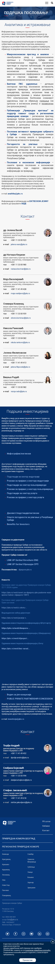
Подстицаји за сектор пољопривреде (26, 485)
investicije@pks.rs (16, 719)
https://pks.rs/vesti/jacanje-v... (14, 618)
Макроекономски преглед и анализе (28, 54)
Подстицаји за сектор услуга (22, 493)
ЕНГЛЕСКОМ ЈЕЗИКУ (38, 201)
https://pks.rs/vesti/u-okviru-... (14, 608)
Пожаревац (6, 895)
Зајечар (31, 882)
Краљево (5, 864)
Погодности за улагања (22, 144)
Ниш (3, 880)
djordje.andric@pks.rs (20, 758)
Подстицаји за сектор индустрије (23, 476)
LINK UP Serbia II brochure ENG (22, 560)
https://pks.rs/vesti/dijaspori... (15, 638)
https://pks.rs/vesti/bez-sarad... (16, 649)
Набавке (46, 826)
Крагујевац (6, 859)
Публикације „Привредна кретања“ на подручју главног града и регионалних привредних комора (30, 113)
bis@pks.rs (12, 919)
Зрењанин (31, 888)
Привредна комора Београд (18, 838)
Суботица (31, 867)
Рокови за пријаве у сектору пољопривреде (30, 489)
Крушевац (6, 870)
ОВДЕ (23, 204)
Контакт (46, 830)
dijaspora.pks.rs (25, 570)
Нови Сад (5, 885)
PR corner (46, 821)
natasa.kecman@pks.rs (21, 269)
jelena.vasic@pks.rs (19, 244)
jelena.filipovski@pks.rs (20, 367)
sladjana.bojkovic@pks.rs (21, 780)
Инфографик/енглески (19, 453)
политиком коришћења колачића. (38, 950)
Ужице (30, 872)
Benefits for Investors (18, 524)
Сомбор (30, 854)
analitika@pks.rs (15, 194)
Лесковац (6, 875)
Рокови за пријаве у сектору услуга (25, 497)
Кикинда (5, 854)
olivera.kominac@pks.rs (21, 318)
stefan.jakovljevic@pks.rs (21, 802)
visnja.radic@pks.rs (19, 391)
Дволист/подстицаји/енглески (23, 513)
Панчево (5, 890)
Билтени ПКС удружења (22, 84)
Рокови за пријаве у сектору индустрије (28, 481)
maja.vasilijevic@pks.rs (20, 293)
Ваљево (31, 877)
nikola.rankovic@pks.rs (20, 342)
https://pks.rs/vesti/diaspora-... (16, 628)
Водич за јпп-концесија (19, 694)
